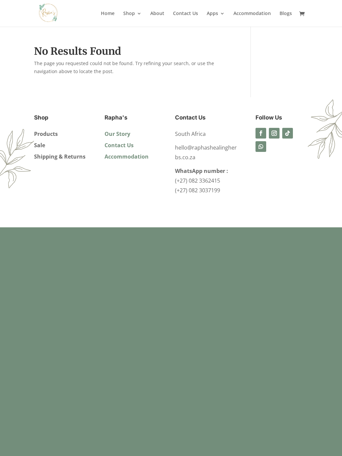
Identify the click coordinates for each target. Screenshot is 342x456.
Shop (129, 13)
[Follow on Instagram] (274, 133)
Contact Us (185, 13)
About (157, 13)
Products (46, 134)
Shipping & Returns (60, 156)
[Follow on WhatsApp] (260, 146)
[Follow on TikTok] (287, 133)
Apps (212, 13)
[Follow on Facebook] (260, 133)
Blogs (286, 13)
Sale (39, 145)
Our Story (117, 134)
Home (108, 13)
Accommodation (252, 13)
